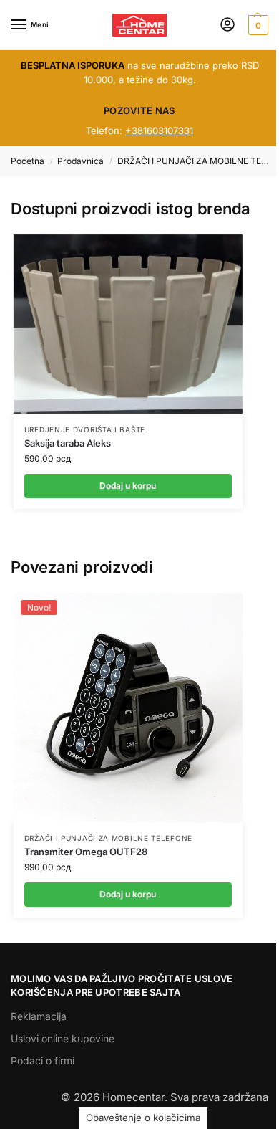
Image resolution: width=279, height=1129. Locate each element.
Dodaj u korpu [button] (127, 894)
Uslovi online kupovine (62, 1038)
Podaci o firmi (42, 1060)
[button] (256, 25)
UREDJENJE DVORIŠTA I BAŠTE (84, 429)
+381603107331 (159, 130)
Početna (27, 161)
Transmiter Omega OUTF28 (85, 851)
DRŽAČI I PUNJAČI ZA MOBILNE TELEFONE (108, 838)
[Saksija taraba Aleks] (128, 324)
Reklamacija (39, 1016)
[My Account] (227, 25)
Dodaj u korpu (127, 485)
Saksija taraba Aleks (67, 443)
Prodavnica (80, 161)
